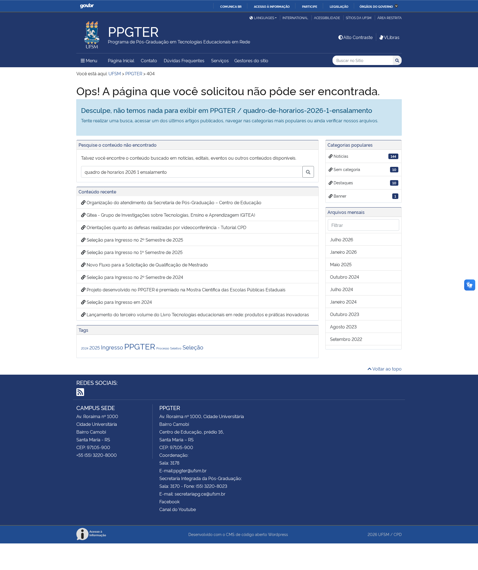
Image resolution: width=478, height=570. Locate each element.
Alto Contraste (358, 37)
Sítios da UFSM (359, 17)
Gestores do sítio (251, 60)
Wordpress (278, 534)
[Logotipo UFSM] (92, 33)
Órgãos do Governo (376, 6)
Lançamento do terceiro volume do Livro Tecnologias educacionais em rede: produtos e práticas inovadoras (197, 314)
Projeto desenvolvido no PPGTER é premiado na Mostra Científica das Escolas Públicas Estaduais (185, 289)
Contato (149, 60)
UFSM (383, 534)
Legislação (339, 6)
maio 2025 (341, 264)
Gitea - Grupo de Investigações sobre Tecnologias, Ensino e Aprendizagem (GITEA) (170, 215)
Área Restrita (389, 17)
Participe (309, 6)
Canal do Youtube (177, 509)
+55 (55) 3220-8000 (96, 455)
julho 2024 (341, 289)
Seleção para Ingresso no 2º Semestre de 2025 (134, 240)
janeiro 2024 (343, 302)
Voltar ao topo (387, 369)
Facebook (169, 501)
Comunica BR (230, 6)
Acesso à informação (272, 6)
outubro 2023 (344, 314)
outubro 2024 (344, 277)
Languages (264, 17)
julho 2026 (341, 239)
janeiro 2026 (343, 252)
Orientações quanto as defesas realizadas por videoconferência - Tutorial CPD (165, 227)
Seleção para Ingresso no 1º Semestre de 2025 (134, 252)
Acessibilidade (327, 17)
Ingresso (112, 347)
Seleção (193, 347)
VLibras (391, 37)
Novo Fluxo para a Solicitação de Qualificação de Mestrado (146, 264)
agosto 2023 (343, 326)
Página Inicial (121, 60)
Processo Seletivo (168, 348)
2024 (84, 348)
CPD (398, 534)
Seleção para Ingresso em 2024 (118, 302)
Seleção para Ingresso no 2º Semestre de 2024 (134, 277)
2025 (94, 347)
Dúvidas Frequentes (184, 60)
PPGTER (139, 345)
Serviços (220, 60)
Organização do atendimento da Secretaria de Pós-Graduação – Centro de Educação (173, 202)
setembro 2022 (346, 339)
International (295, 17)
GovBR (87, 6)
